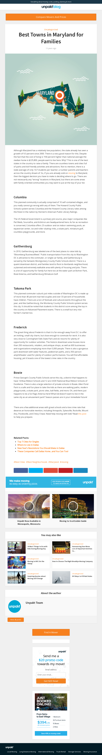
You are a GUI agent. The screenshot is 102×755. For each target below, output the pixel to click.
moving (71, 173)
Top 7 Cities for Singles (28, 441)
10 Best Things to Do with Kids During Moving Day (37, 547)
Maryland (54, 462)
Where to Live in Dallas (28, 445)
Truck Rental (61, 752)
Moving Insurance (90, 752)
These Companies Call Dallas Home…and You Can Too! (42, 451)
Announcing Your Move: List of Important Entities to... (82, 548)
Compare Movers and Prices (51, 16)
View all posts (15, 619)
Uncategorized (51, 29)
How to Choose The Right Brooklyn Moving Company (72, 561)
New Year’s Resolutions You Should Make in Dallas (41, 448)
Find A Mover (51, 632)
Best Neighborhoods (37, 462)
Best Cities (20, 462)
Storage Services (74, 752)
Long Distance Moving (27, 752)
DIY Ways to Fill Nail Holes (82, 576)
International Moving (46, 752)
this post (82, 413)
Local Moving (12, 752)
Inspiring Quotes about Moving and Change (36, 577)
